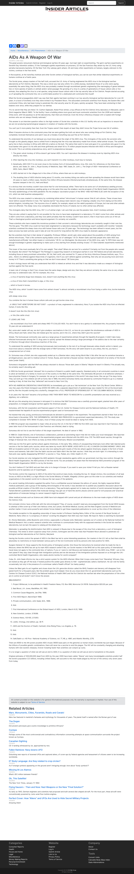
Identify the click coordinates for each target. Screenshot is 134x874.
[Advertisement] (67, 27)
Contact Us (92, 849)
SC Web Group (72, 870)
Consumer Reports (16, 847)
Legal (11, 854)
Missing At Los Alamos (20, 770)
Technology (13, 864)
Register (42, 3)
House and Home (16, 852)
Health (11, 849)
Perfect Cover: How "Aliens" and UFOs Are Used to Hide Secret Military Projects (49, 798)
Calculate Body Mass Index (99, 860)
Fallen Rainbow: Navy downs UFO (26, 750)
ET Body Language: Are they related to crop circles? (35, 761)
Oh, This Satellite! (17, 778)
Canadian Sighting (18, 741)
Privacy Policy (54, 857)
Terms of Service (38, 702)
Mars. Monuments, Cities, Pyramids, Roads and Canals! (36, 712)
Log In (49, 3)
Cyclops (13, 730)
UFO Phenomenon (38, 50)
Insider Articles (16, 3)
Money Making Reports (18, 859)
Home (13, 50)
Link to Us (53, 854)
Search (121, 3)
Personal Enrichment (17, 862)
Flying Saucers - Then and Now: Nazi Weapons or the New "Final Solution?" (46, 787)
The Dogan (14, 721)
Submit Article (31, 3)
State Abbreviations (96, 862)
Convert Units (94, 857)
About (90, 847)
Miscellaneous (23, 50)
